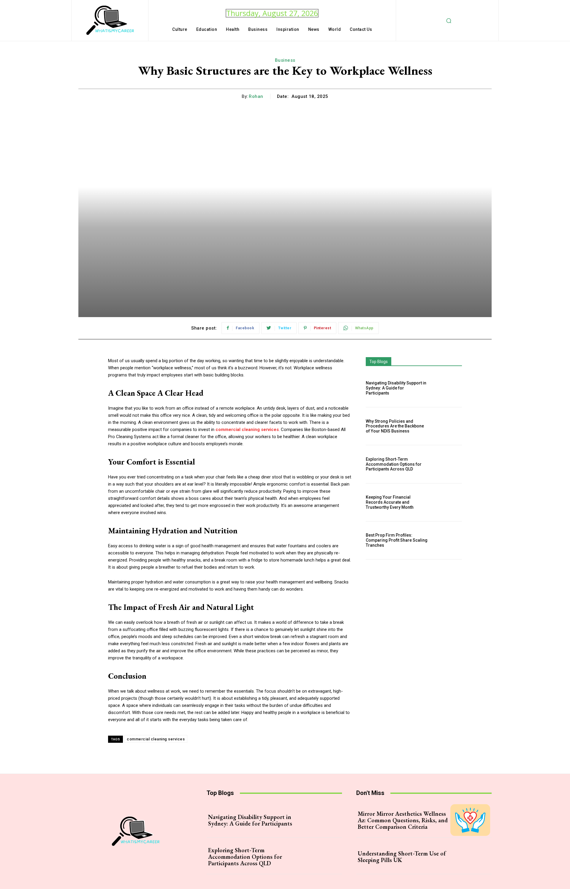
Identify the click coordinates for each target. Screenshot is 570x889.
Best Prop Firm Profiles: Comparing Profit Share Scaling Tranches (397, 540)
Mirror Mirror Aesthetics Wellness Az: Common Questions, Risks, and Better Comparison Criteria (403, 820)
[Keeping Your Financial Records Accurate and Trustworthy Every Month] (447, 502)
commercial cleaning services (156, 739)
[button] (449, 20)
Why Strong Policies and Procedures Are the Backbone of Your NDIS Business (395, 426)
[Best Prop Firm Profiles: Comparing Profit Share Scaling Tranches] (447, 540)
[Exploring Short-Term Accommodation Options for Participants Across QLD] (447, 464)
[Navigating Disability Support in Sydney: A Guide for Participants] (447, 388)
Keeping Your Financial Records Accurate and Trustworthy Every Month (390, 502)
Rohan (256, 96)
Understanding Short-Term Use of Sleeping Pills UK (402, 857)
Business (285, 60)
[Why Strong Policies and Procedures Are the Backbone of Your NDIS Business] (447, 426)
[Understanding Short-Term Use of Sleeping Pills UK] (470, 856)
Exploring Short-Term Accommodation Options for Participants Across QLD (394, 464)
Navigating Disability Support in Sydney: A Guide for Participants (396, 388)
